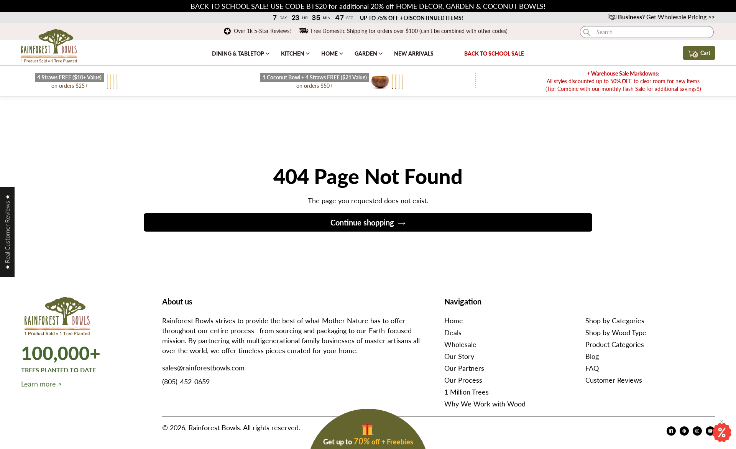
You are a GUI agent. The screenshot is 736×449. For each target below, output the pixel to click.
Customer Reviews (613, 380)
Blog (592, 356)
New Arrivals (414, 53)
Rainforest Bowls (214, 427)
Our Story (459, 356)
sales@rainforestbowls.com (203, 367)
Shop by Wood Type (615, 332)
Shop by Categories (614, 320)
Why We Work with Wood (485, 404)
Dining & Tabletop (238, 53)
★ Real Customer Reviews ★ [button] (7, 232)
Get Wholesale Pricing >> (666, 16)
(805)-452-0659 (186, 381)
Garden (366, 53)
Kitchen (293, 53)
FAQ (592, 368)
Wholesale (460, 344)
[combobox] (647, 32)
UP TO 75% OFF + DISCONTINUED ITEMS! (411, 18)
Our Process (463, 380)
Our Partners (464, 368)
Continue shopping (362, 222)
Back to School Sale (494, 53)
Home (330, 53)
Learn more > (41, 384)
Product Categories (614, 344)
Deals (453, 332)
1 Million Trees (466, 392)
